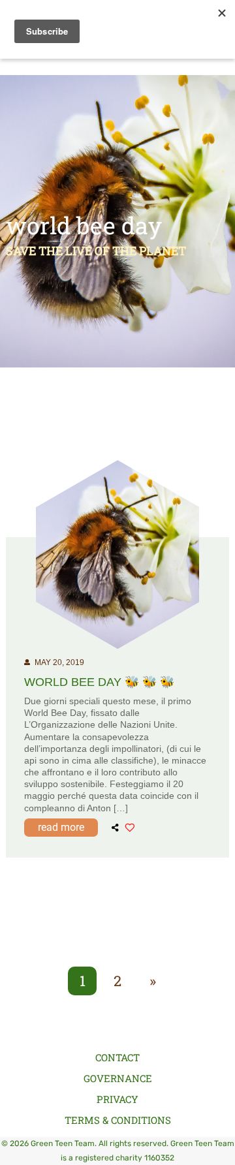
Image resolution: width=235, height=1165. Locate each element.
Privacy (117, 1099)
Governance (118, 1078)
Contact (117, 1057)
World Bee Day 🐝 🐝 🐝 (99, 682)
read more (61, 827)
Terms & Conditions (118, 1119)
